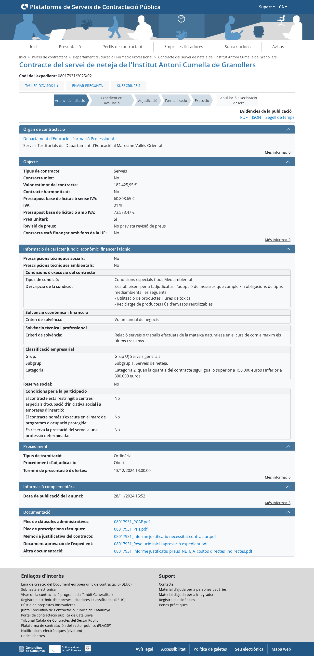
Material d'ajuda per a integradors (187, 594)
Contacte (166, 584)
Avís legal (144, 649)
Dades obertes (33, 635)
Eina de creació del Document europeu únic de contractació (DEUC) (76, 584)
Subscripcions (238, 46)
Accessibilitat (173, 649)
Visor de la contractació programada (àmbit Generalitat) (67, 594)
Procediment (35, 446)
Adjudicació (147, 100)
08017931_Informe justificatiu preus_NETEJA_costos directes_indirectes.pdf (183, 551)
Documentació (37, 512)
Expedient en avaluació (111, 100)
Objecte (30, 161)
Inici (33, 46)
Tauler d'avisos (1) (41, 85)
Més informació (277, 152)
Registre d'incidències (177, 599)
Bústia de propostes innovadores (48, 604)
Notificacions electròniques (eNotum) (51, 630)
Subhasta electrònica (38, 589)
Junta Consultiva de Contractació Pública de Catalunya (65, 610)
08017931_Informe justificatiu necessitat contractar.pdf (165, 536)
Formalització (176, 100)
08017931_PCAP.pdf (132, 521)
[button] (267, 7)
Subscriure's (128, 85)
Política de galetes (210, 649)
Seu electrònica (249, 649)
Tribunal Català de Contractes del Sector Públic (59, 620)
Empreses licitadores (183, 46)
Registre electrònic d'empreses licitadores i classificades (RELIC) (73, 599)
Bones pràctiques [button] (173, 604)
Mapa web (281, 649)
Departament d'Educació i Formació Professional (112, 57)
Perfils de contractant (123, 46)
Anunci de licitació (70, 100)
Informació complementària (49, 486)
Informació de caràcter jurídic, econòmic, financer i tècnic (76, 249)
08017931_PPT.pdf (130, 529)
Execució (202, 100)
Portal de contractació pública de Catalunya (57, 615)
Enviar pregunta (87, 85)
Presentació (70, 46)
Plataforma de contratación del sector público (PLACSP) (66, 625)
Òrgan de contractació (44, 129)
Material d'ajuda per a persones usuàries (193, 589)
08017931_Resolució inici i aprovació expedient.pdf (161, 544)
